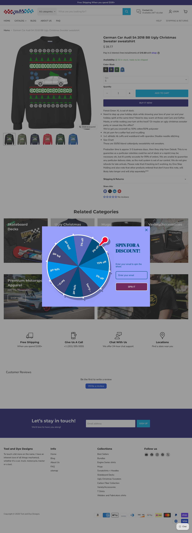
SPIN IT (131, 286)
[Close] (146, 230)
